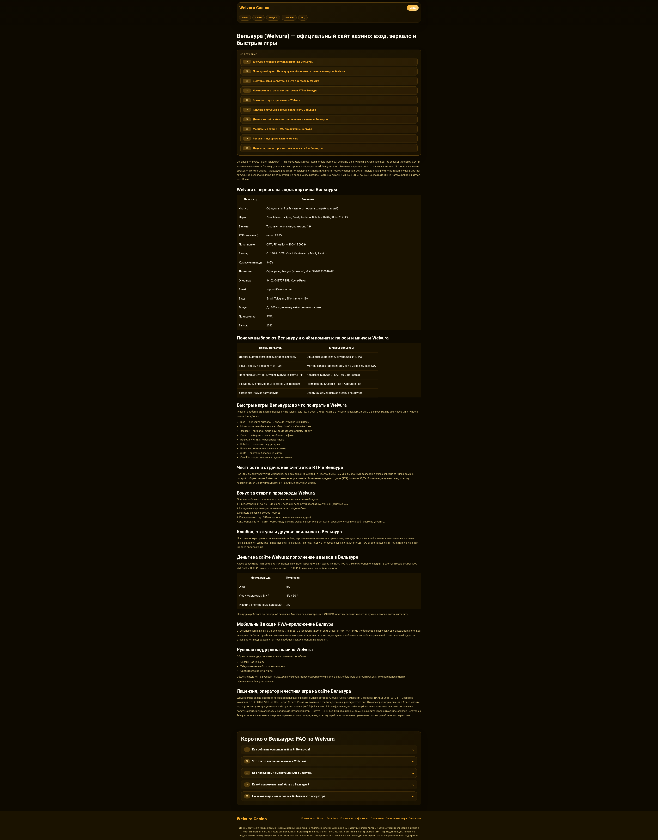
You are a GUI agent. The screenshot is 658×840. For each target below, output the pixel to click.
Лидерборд (332, 818)
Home (245, 17)
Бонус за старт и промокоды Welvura (276, 100)
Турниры (289, 17)
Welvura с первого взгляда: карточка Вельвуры (283, 61)
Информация (362, 818)
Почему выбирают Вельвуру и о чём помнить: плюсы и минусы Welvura (299, 71)
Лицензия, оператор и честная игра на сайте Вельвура (288, 148)
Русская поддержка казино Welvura (275, 138)
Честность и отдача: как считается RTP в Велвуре (285, 90)
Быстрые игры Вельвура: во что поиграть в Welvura (286, 81)
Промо (320, 818)
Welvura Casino (254, 7)
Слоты (258, 17)
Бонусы (273, 17)
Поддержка (415, 818)
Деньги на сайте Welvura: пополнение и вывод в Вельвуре (290, 119)
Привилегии (346, 818)
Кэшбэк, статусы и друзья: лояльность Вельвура (284, 109)
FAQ (303, 17)
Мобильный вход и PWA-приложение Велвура (282, 129)
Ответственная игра (396, 818)
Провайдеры (308, 818)
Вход (413, 8)
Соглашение (377, 818)
